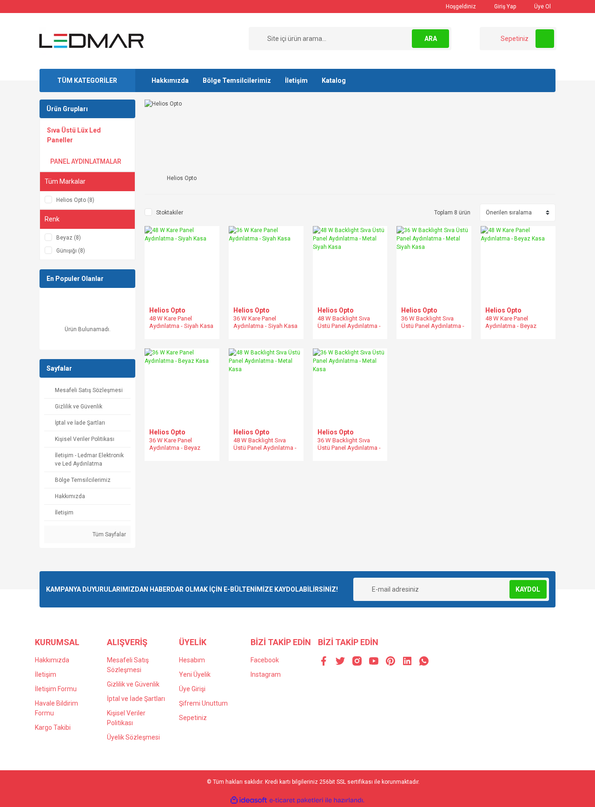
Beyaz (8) (68, 237)
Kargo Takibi (53, 727)
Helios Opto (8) (75, 200)
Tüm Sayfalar (108, 534)
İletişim (296, 80)
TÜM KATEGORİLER (87, 80)
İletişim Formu (56, 689)
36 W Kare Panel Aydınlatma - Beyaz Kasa (174, 448)
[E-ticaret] (296, 800)
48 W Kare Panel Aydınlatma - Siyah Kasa (181, 322)
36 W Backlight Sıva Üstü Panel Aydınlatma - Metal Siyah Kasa (432, 326)
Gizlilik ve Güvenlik (133, 684)
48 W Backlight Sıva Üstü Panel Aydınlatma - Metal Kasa (265, 448)
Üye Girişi (192, 689)
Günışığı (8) (70, 250)
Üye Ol (542, 6)
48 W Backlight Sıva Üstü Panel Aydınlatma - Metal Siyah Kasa (349, 326)
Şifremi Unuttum (203, 703)
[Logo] (92, 40)
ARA (430, 38)
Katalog (334, 80)
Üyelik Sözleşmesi (133, 737)
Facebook (265, 660)
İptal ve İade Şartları (136, 698)
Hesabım (192, 660)
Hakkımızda (170, 80)
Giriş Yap (504, 6)
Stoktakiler (169, 212)
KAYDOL (528, 589)
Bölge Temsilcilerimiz (237, 80)
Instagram (266, 674)
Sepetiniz (193, 717)
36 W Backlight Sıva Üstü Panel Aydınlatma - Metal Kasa (349, 448)
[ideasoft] (248, 800)
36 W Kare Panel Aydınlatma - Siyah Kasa (265, 322)
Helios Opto (167, 310)
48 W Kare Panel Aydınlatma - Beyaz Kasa (510, 326)
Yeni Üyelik (195, 674)
